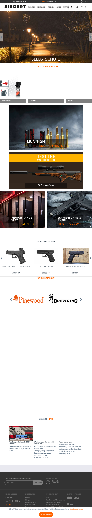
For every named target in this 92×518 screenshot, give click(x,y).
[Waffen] (69, 221)
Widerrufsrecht (30, 504)
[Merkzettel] (86, 2)
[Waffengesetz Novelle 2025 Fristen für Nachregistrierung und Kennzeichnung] (46, 433)
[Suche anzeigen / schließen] (77, 6)
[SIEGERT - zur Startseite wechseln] (15, 7)
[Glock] (28, 299)
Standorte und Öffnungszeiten (55, 500)
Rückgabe (28, 500)
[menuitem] (80, 1)
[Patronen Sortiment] (46, 143)
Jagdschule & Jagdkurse (53, 502)
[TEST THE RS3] (46, 59)
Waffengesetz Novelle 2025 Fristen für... (44, 443)
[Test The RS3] (46, 185)
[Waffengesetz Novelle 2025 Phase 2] (21, 433)
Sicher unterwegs (65, 442)
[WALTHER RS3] (46, 170)
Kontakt (27, 498)
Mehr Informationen (76, 509)
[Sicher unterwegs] (71, 433)
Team (47, 498)
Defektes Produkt (30, 502)
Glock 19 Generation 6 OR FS (75, 266)
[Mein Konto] (82, 6)
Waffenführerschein (52, 504)
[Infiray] (63, 299)
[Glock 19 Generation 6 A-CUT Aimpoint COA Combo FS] (46, 256)
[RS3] (46, 37)
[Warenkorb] (86, 6)
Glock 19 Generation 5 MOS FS (15, 266)
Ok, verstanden (46, 514)
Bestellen (38, 483)
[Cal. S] (22, 221)
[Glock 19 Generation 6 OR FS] (76, 256)
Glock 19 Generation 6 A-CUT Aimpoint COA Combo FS (45, 267)
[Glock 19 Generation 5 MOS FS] (16, 256)
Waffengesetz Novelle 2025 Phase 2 (19, 443)
